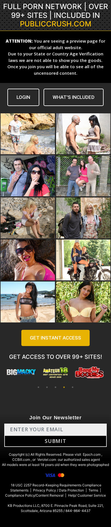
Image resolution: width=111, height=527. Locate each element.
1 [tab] (38, 387)
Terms (93, 490)
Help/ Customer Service (87, 495)
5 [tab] (72, 387)
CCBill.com (21, 459)
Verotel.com (46, 459)
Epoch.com (91, 454)
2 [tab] (47, 387)
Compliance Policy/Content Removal (34, 495)
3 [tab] (55, 387)
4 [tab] (64, 387)
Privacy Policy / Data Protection (58, 490)
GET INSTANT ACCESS (55, 338)
